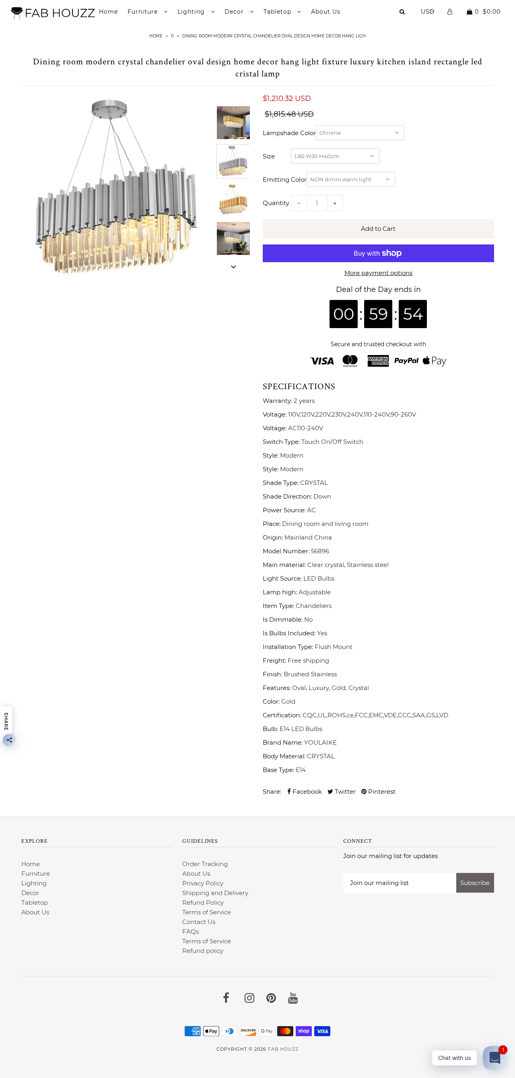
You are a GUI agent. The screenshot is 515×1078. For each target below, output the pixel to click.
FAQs (190, 931)
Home (108, 11)
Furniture (144, 11)
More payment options (378, 273)
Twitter (344, 791)
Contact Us (198, 922)
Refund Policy (203, 902)
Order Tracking (205, 864)
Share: (272, 791)
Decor (235, 11)
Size (269, 156)
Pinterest (381, 791)
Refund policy (202, 951)
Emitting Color (285, 179)
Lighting (192, 11)
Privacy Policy (202, 883)
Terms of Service (206, 912)
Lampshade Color (289, 133)
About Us (325, 11)
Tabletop (278, 11)
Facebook (306, 791)
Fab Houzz (283, 1049)
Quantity (276, 203)
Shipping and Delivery (215, 893)
